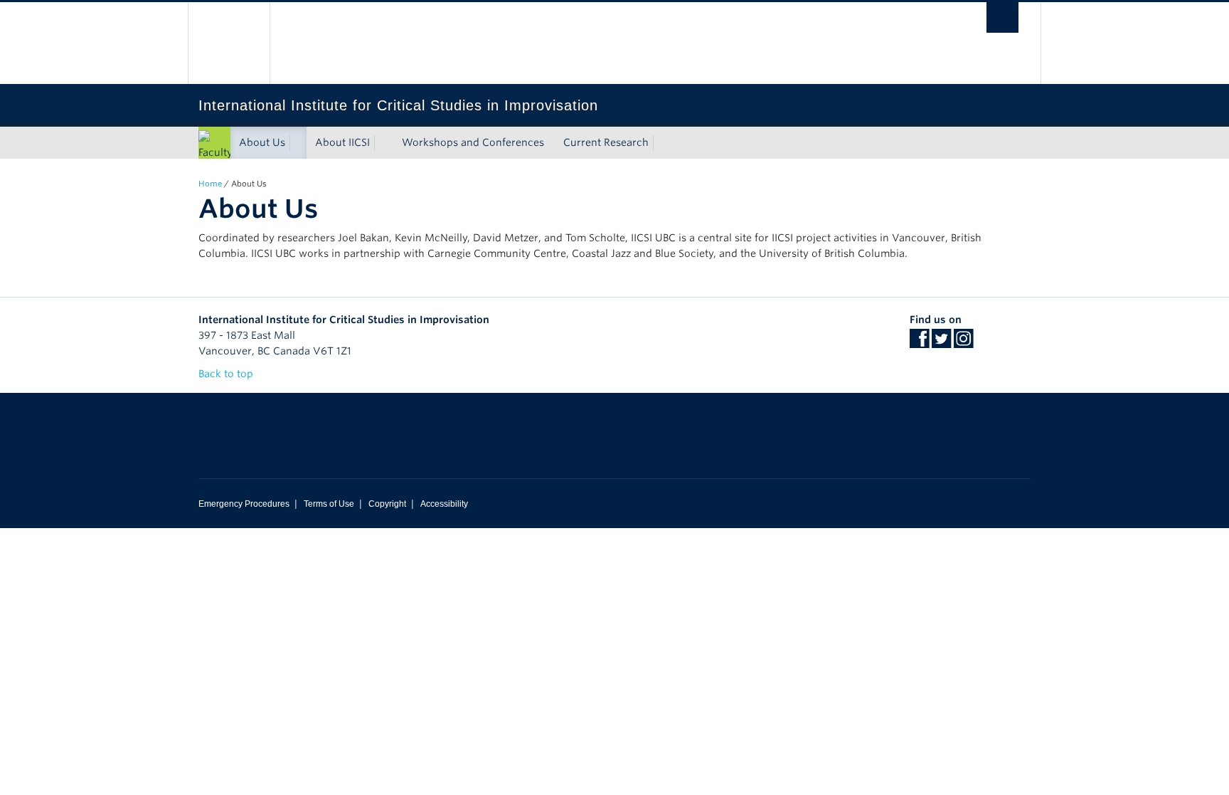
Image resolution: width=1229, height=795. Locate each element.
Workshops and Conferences (473, 142)
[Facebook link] (919, 343)
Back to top (227, 373)
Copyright (387, 504)
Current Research (606, 142)
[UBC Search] (1002, 17)
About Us (262, 142)
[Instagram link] (963, 343)
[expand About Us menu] (298, 143)
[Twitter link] (941, 343)
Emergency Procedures (243, 504)
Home (210, 184)
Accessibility (444, 504)
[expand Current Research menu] (661, 143)
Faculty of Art (215, 161)
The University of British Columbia (229, 43)
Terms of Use (329, 504)
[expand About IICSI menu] (382, 143)
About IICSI (342, 142)
